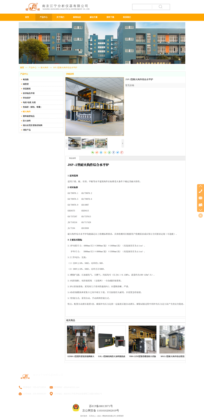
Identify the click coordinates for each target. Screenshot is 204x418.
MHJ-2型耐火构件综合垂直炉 (173, 356)
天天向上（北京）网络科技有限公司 (102, 416)
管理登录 (120, 416)
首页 (22, 68)
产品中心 (33, 68)
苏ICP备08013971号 (101, 406)
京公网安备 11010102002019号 (100, 410)
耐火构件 (44, 68)
